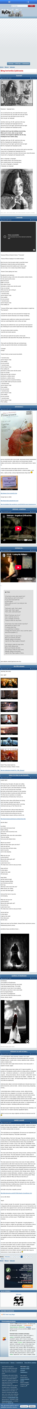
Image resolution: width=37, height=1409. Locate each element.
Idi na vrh (34, 78)
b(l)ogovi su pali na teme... (19, 1051)
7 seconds (19, 217)
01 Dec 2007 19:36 (7, 78)
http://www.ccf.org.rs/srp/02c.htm (9, 493)
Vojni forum (23, 1368)
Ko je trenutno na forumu (9, 1321)
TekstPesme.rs (23, 1372)
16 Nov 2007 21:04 (7, 220)
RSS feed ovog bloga (9, 1314)
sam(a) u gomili (19, 1120)
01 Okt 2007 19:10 (7, 550)
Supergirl (19, 75)
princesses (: (19, 406)
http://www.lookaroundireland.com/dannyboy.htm (13, 819)
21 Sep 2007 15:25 (7, 777)
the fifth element (19, 666)
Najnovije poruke (4, 1362)
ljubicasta (12, 67)
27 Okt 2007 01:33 (7, 511)
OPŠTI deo (17, 63)
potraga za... (19, 548)
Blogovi (7, 67)
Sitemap (13, 1362)
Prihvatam (24, 1406)
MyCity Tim (10, 1402)
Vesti (28, 1366)
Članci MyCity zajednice (30, 1362)
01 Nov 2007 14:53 (7, 409)
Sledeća (3, 1258)
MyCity (2, 67)
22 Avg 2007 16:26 (7, 1054)
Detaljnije (28, 1327)
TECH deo (10, 63)
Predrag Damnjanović (7, 1401)
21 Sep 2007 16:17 (7, 668)
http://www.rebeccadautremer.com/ (9, 500)
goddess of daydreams (19, 975)
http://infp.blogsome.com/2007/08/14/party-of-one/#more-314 (16, 1193)
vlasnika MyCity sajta (13, 1397)
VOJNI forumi (25, 63)
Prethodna (7, 1256)
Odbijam (32, 1406)
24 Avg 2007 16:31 (7, 978)
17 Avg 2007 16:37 (7, 1122)
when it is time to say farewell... (19, 775)
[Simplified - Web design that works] (26, 1385)
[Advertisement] (18, 40)
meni (9, 2)
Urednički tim (19, 1362)
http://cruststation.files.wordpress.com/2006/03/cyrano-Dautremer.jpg (18, 504)
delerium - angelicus (19, 509)
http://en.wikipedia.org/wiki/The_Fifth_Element (12, 770)
